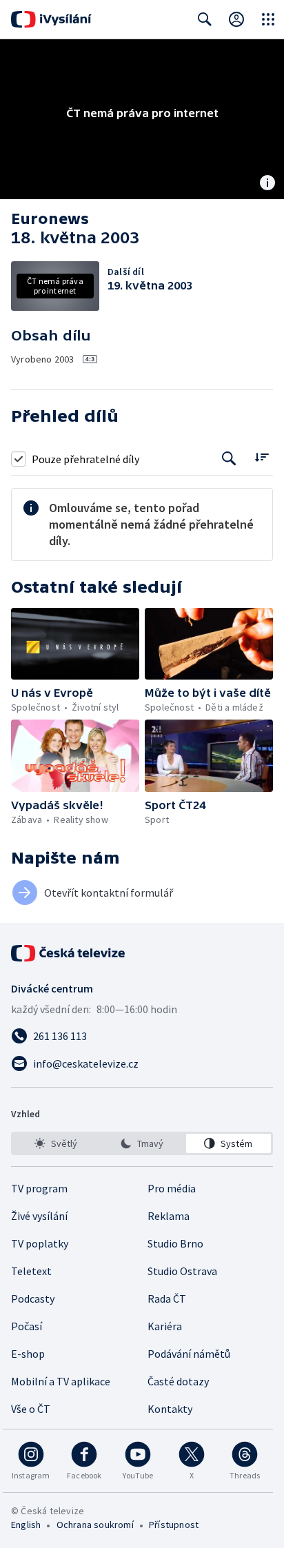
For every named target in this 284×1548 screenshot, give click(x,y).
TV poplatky (39, 1243)
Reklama (169, 1216)
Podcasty (32, 1298)
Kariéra (165, 1326)
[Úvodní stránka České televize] (69, 953)
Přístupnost (174, 1524)
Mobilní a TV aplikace (60, 1381)
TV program (39, 1188)
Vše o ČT (30, 1409)
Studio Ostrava (182, 1271)
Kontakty (170, 1409)
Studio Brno (175, 1243)
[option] (55, 1143)
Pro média (172, 1188)
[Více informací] (267, 184)
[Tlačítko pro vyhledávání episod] (229, 458)
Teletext (31, 1271)
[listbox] (142, 1143)
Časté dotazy (178, 1381)
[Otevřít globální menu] (268, 19)
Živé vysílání (39, 1216)
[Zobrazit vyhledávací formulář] (205, 19)
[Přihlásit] (236, 19)
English (26, 1524)
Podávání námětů (189, 1354)
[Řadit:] (261, 457)
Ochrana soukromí (95, 1524)
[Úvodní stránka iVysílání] (51, 19)
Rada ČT (167, 1298)
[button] (75, 644)
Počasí (26, 1326)
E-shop (28, 1354)
